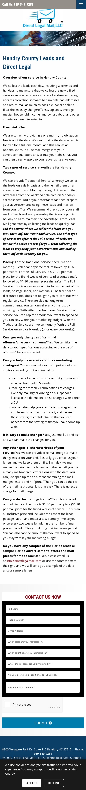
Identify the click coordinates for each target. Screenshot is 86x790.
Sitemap (75, 758)
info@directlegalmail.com (23, 561)
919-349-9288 (43, 753)
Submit (41, 722)
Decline (54, 783)
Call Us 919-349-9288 (18, 4)
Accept (31, 783)
